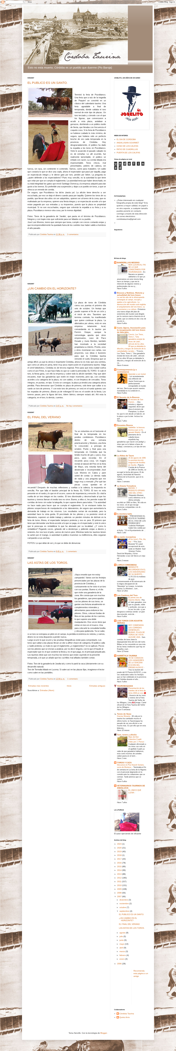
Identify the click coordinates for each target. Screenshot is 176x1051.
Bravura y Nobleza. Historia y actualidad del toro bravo (130, 294)
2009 (119, 889)
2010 (119, 885)
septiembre (124, 911)
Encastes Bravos (125, 425)
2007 (119, 896)
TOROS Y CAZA (124, 762)
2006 (119, 964)
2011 (119, 881)
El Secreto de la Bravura (128, 397)
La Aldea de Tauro (125, 455)
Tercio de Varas (124, 714)
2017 (119, 859)
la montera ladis (124, 514)
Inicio (69, 686)
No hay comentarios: (74, 406)
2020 (119, 848)
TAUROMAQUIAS (125, 686)
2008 (119, 893)
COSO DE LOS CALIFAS (127, 146)
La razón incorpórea (126, 537)
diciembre (124, 900)
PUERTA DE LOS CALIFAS (128, 152)
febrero (122, 955)
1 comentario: (72, 551)
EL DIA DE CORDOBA (126, 139)
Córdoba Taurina (126, 1013)
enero (122, 959)
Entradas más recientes (38, 686)
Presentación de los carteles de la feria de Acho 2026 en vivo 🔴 (137, 690)
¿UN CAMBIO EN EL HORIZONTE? (52, 288)
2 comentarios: (73, 234)
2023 (119, 844)
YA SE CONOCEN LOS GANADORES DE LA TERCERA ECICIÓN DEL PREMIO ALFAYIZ (136, 662)
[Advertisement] (67, 260)
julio (121, 936)
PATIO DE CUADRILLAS (127, 149)
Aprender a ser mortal (137, 374)
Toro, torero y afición (127, 735)
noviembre (124, 903)
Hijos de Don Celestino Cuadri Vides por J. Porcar (136, 739)
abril (121, 948)
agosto (122, 933)
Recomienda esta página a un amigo (141, 973)
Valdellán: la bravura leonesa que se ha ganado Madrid (136, 429)
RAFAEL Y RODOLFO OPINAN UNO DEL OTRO (136, 490)
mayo (122, 944)
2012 (119, 878)
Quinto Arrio (124, 1017)
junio (121, 940)
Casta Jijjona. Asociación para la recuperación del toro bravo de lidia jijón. (131, 330)
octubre (123, 907)
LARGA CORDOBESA (127, 565)
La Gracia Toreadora (126, 486)
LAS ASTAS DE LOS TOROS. (48, 562)
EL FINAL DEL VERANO (44, 417)
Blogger (103, 1033)
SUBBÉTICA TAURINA (127, 656)
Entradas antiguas (97, 686)
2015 (119, 866)
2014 (119, 870)
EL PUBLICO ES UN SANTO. (48, 82)
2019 (119, 851)
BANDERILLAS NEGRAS (128, 262)
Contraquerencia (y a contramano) (127, 370)
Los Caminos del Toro (127, 595)
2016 (119, 863)
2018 (119, 855)
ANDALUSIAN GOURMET (128, 143)
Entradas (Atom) (47, 690)
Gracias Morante (124, 716)
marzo (122, 951)
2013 (119, 874)
